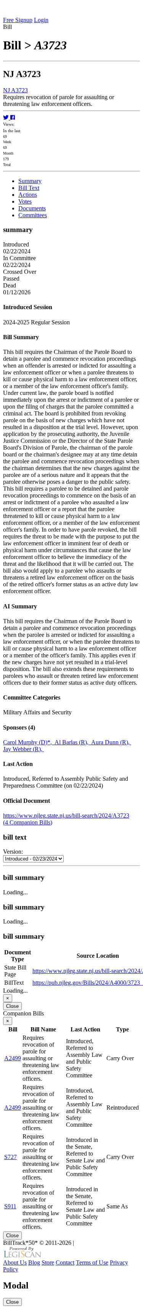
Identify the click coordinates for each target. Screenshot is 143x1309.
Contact (65, 1262)
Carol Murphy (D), (29, 742)
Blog (34, 1262)
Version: (13, 851)
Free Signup (17, 20)
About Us (15, 1262)
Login (41, 20)
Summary (30, 181)
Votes (25, 201)
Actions (27, 194)
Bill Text (28, 188)
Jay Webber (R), (23, 749)
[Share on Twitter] (6, 117)
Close (12, 1006)
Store (48, 1262)
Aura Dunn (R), (111, 742)
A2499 (12, 1058)
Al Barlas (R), (73, 742)
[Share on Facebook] (12, 117)
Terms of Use (92, 1262)
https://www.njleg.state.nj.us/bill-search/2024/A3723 (66, 815)
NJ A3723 (15, 90)
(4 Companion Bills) (27, 822)
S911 (10, 1206)
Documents (32, 208)
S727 (10, 1157)
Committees (32, 215)
